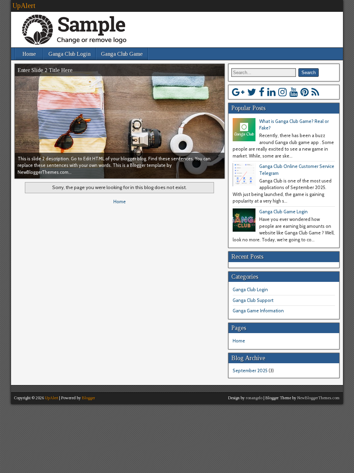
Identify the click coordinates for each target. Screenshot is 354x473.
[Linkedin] (271, 92)
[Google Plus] (238, 92)
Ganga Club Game (122, 54)
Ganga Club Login (69, 54)
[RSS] (315, 92)
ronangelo (254, 397)
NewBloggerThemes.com (318, 397)
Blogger (88, 397)
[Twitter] (251, 92)
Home (29, 54)
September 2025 (250, 370)
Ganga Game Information (258, 310)
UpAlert (23, 5)
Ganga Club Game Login (283, 211)
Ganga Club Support (253, 300)
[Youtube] (293, 92)
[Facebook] (261, 92)
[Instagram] (282, 92)
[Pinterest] (304, 92)
